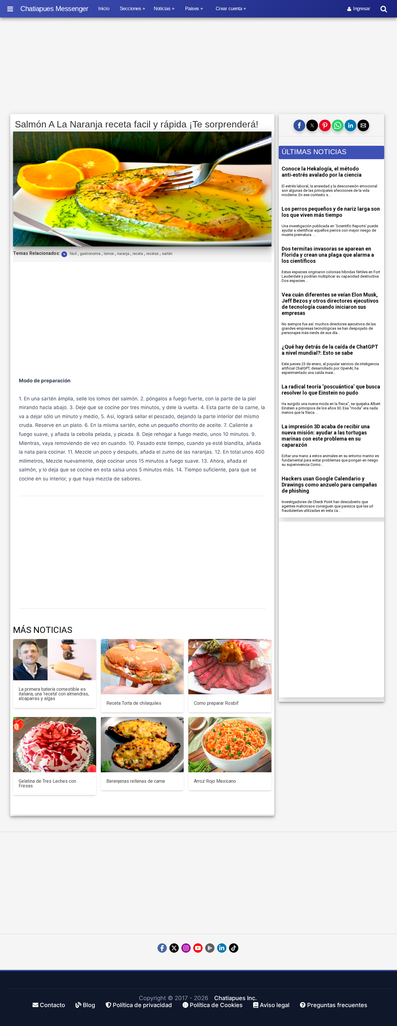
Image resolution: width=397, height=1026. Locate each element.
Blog (88, 1005)
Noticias (162, 8)
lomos (109, 254)
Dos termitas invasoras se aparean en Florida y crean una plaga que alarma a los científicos (328, 255)
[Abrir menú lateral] (10, 9)
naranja (123, 254)
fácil (73, 254)
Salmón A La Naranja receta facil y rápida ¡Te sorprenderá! (136, 124)
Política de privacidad (141, 1005)
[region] (198, 66)
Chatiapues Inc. (235, 998)
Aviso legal (273, 1005)
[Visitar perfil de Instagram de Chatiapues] (186, 948)
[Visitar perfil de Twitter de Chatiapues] (174, 948)
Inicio (103, 8)
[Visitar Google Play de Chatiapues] (209, 948)
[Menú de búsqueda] (383, 9)
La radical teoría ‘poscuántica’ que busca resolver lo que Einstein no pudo (331, 390)
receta (138, 254)
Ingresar (361, 8)
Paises (192, 8)
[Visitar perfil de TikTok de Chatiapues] (233, 948)
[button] (299, 125)
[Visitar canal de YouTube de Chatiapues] (198, 948)
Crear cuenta (229, 8)
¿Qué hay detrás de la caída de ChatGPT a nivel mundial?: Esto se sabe (330, 350)
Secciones (130, 8)
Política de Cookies (215, 1005)
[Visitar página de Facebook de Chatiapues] (162, 948)
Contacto (51, 1005)
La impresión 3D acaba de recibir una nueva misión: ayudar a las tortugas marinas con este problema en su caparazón (326, 435)
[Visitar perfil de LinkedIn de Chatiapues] (221, 948)
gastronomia (90, 254)
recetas (152, 254)
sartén (167, 254)
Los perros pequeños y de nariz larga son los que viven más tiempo (331, 212)
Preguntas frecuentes (336, 1005)
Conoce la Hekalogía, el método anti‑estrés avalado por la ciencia (322, 172)
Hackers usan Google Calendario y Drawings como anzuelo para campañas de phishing (329, 484)
